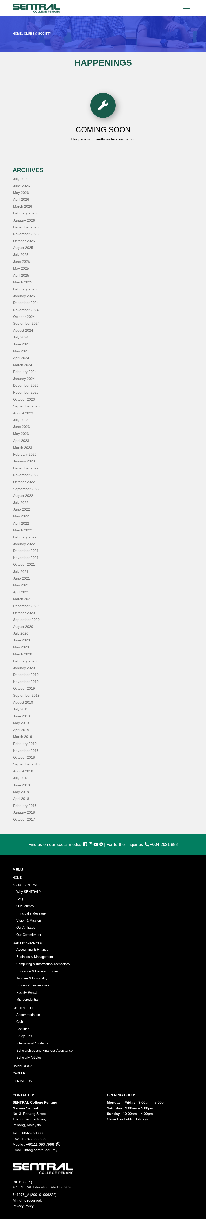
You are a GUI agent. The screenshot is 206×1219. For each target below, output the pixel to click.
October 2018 (24, 757)
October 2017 (24, 819)
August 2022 (23, 496)
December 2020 (26, 606)
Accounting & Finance (32, 949)
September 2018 (26, 764)
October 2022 (24, 482)
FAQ (19, 899)
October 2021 (24, 564)
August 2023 (23, 413)
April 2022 (21, 523)
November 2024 (26, 310)
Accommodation (28, 1015)
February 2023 (25, 454)
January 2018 (24, 812)
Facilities (22, 1029)
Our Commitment (28, 935)
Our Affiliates (25, 927)
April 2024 (21, 358)
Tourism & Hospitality (31, 978)
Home (17, 877)
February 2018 (25, 806)
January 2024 (24, 379)
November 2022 (26, 475)
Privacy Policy (23, 1206)
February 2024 (25, 372)
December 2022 (26, 468)
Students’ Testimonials (32, 985)
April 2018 (21, 799)
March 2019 (22, 737)
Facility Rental (26, 992)
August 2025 (23, 248)
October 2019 (24, 688)
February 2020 (25, 661)
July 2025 (20, 255)
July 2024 (20, 337)
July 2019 (20, 709)
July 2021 (20, 572)
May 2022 (21, 516)
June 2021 (21, 578)
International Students (32, 1043)
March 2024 (22, 365)
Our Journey (25, 906)
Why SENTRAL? (28, 892)
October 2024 (24, 317)
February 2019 (25, 744)
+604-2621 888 (164, 844)
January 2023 (24, 461)
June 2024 (21, 344)
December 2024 (26, 303)
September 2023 (26, 406)
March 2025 (22, 282)
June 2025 (21, 261)
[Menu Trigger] (186, 8)
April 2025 (21, 275)
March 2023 (22, 448)
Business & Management (34, 957)
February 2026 (25, 213)
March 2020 (22, 654)
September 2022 (26, 489)
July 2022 (20, 503)
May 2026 (21, 193)
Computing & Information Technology (43, 964)
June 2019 (21, 716)
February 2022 (25, 537)
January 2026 (24, 220)
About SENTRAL (25, 885)
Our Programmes (27, 943)
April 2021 (21, 592)
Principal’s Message (31, 913)
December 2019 (26, 675)
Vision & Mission (28, 920)
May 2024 (21, 351)
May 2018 (21, 792)
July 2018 (20, 778)
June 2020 (21, 640)
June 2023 (21, 427)
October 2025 (24, 241)
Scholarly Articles (29, 1057)
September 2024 (26, 323)
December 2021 (26, 551)
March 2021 (22, 599)
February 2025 (25, 289)
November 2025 (26, 234)
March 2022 (22, 530)
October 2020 (24, 613)
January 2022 (24, 544)
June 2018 (21, 785)
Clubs (20, 1022)
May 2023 (21, 434)
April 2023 (21, 441)
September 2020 (26, 620)
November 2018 (26, 751)
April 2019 (21, 730)
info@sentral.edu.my (40, 1150)
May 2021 (21, 585)
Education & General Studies (37, 971)
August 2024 (23, 330)
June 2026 (21, 186)
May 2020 (21, 647)
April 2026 (21, 199)
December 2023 (26, 385)
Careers (20, 1073)
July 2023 (20, 420)
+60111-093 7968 (40, 1144)
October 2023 (24, 399)
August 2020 (23, 627)
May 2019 (21, 723)
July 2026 (20, 179)
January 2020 (24, 668)
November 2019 (26, 682)
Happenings (22, 1066)
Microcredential (27, 1000)
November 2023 (26, 392)
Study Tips (24, 1036)
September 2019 (26, 695)
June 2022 (21, 509)
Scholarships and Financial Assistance (44, 1050)
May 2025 (21, 268)
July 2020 (20, 633)
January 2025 (24, 296)
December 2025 (26, 227)
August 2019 (23, 702)
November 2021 (26, 558)
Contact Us (22, 1081)
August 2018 (23, 771)
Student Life (23, 1008)
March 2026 (22, 206)
